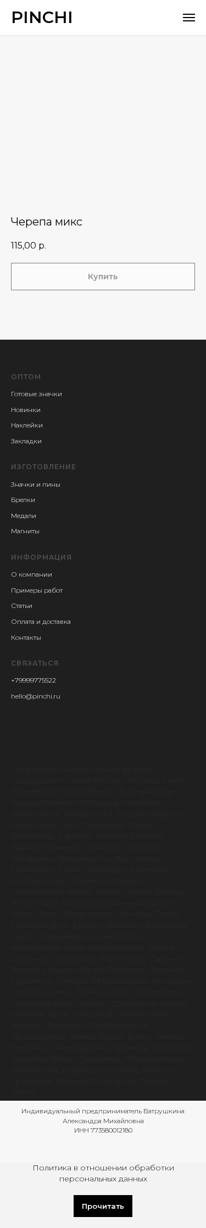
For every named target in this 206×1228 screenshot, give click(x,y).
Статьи (21, 605)
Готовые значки (36, 394)
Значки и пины (35, 484)
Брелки (23, 499)
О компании (31, 574)
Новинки (26, 409)
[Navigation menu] (189, 17)
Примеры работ (37, 590)
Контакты (26, 637)
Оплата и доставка (41, 621)
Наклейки (27, 425)
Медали (23, 515)
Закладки (26, 441)
